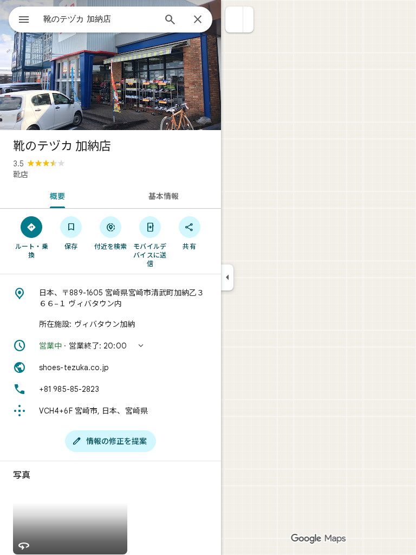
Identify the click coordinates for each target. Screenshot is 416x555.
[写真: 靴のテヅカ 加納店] (110, 65)
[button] (234, 20)
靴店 (20, 174)
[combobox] (99, 18)
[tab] (55, 195)
